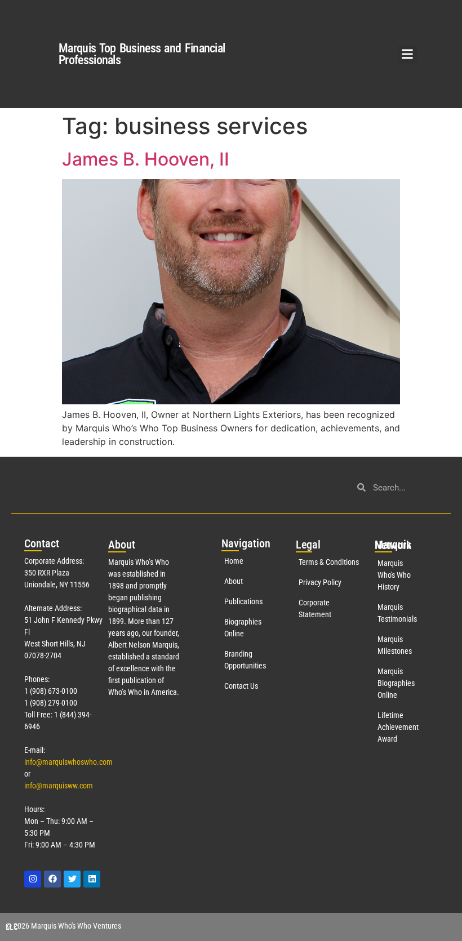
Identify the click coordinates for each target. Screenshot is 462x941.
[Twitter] (72, 879)
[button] (407, 54)
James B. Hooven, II (145, 159)
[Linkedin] (91, 879)
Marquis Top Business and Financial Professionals (142, 54)
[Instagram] (32, 879)
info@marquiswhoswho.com (68, 761)
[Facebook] (52, 879)
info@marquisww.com (58, 785)
